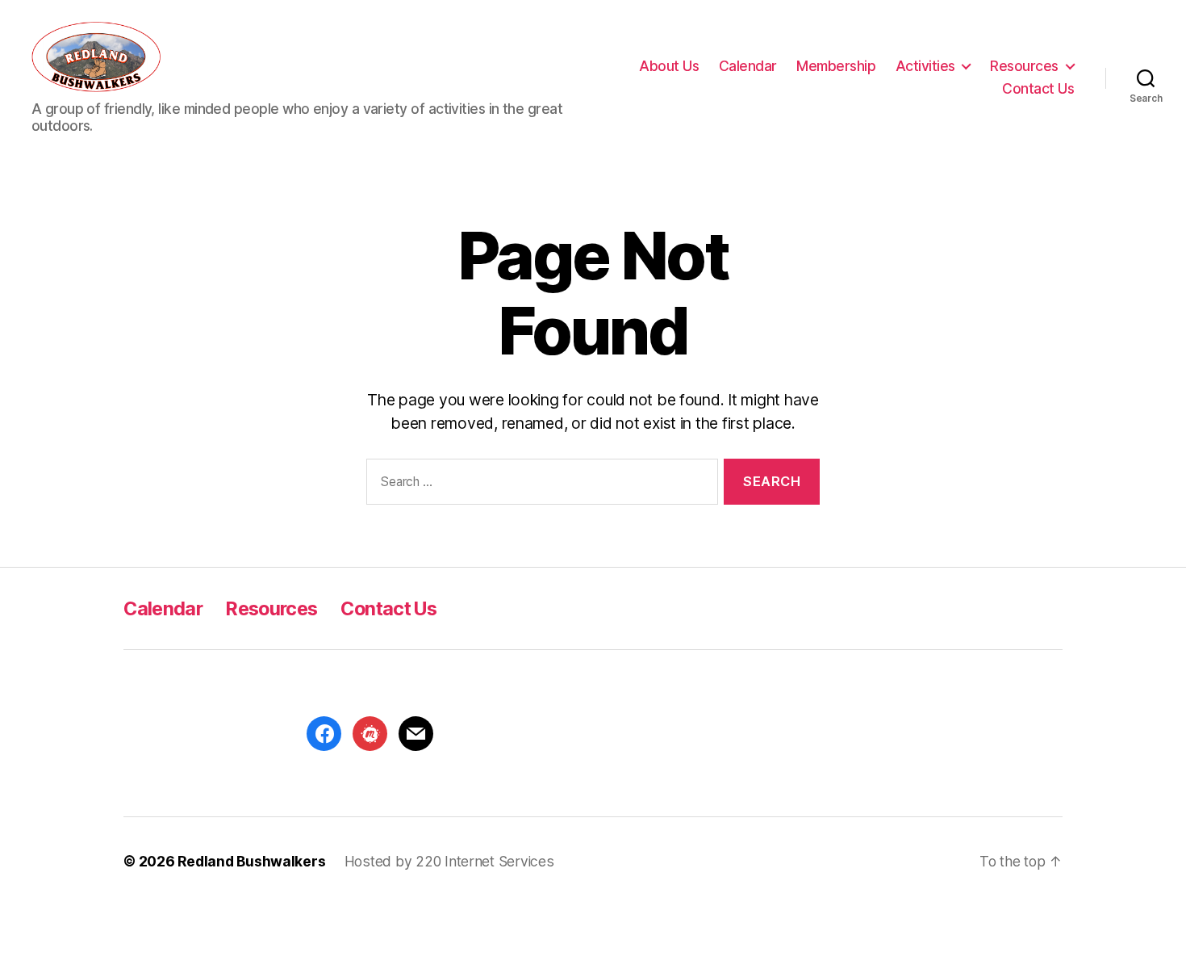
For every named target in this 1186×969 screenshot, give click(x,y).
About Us (669, 66)
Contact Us (1038, 89)
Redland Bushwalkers (251, 861)
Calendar (748, 66)
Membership (835, 66)
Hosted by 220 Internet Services (449, 861)
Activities (925, 66)
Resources (1024, 66)
